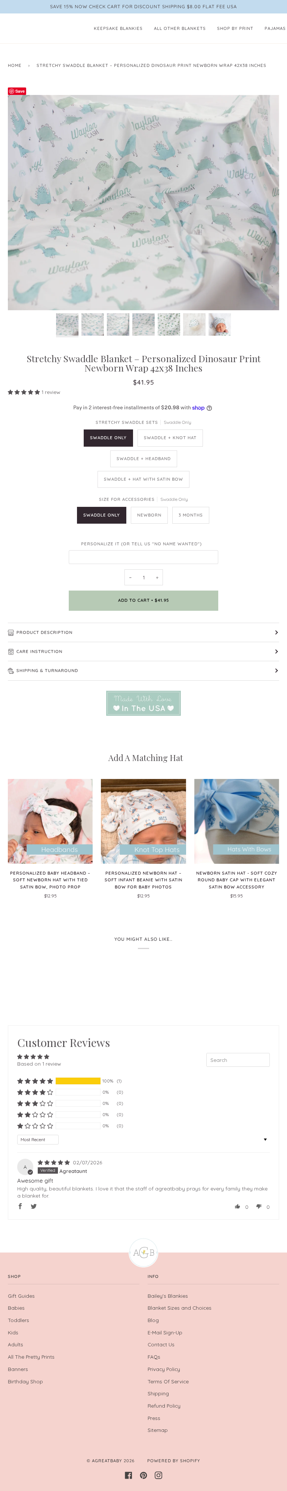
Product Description (44, 632)
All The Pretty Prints (31, 1356)
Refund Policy (164, 1405)
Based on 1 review (39, 1063)
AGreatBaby (107, 1460)
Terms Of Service (168, 1381)
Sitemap (158, 1430)
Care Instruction (39, 651)
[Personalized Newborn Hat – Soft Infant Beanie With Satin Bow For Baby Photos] (143, 821)
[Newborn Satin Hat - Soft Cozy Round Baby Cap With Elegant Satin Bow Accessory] (236, 821)
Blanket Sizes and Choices (180, 1307)
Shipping (158, 1393)
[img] (54, 1162)
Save (20, 91)
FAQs (154, 1356)
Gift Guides (21, 1296)
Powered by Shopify (173, 1460)
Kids (13, 1332)
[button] (24, 392)
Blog (153, 1320)
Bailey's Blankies (168, 1296)
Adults (15, 1344)
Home (15, 65)
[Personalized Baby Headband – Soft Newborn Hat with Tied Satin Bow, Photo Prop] (50, 821)
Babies (16, 1307)
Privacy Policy (164, 1369)
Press (154, 1418)
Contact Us (161, 1344)
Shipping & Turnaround (47, 670)
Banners (18, 1369)
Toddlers (18, 1320)
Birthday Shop (25, 1381)
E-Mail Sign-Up (165, 1332)
